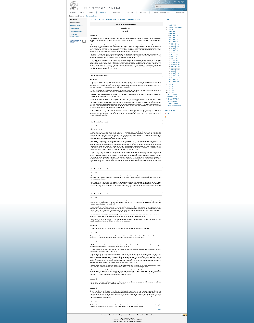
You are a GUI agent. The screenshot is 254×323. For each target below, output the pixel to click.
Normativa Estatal (75, 22)
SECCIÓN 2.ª (175, 46)
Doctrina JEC (116, 12)
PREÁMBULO (172, 25)
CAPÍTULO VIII (174, 82)
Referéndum (143, 12)
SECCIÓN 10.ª (175, 63)
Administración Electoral (77, 12)
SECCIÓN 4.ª (175, 50)
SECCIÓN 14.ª (175, 71)
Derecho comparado (76, 31)
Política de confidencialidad (145, 315)
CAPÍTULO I (173, 31)
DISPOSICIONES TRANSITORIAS (172, 99)
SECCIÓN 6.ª (175, 54)
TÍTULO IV (171, 88)
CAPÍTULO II (173, 33)
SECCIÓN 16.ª (175, 75)
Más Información (180, 12)
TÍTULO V (171, 90)
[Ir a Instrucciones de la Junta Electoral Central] (78, 41)
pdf (168, 113)
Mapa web (122, 315)
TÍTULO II (171, 84)
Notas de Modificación (100, 75)
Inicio (76, 16)
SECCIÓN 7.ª (175, 56)
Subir (159, 309)
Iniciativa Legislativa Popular (161, 12)
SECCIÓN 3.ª (175, 48)
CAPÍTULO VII (173, 80)
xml (168, 117)
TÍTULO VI (171, 92)
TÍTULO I (171, 29)
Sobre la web (113, 315)
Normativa (103, 12)
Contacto (104, 315)
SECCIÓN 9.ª (175, 60)
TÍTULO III (171, 86)
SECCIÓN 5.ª (175, 52)
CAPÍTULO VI (173, 42)
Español (176, 2)
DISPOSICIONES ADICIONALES (172, 95)
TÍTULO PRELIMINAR (175, 27)
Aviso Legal (131, 315)
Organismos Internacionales (74, 35)
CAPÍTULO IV (173, 37)
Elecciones (130, 12)
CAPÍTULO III (173, 35)
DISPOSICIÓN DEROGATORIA (172, 102)
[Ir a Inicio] (94, 5)
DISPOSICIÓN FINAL (174, 105)
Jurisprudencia (74, 28)
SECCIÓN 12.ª (175, 67)
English (182, 2)
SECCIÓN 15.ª (175, 73)
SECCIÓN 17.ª (175, 77)
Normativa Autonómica (76, 25)
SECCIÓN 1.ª (175, 44)
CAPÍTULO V (173, 40)
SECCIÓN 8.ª (175, 58)
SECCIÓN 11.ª (175, 65)
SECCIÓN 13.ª (175, 69)
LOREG (91, 12)
